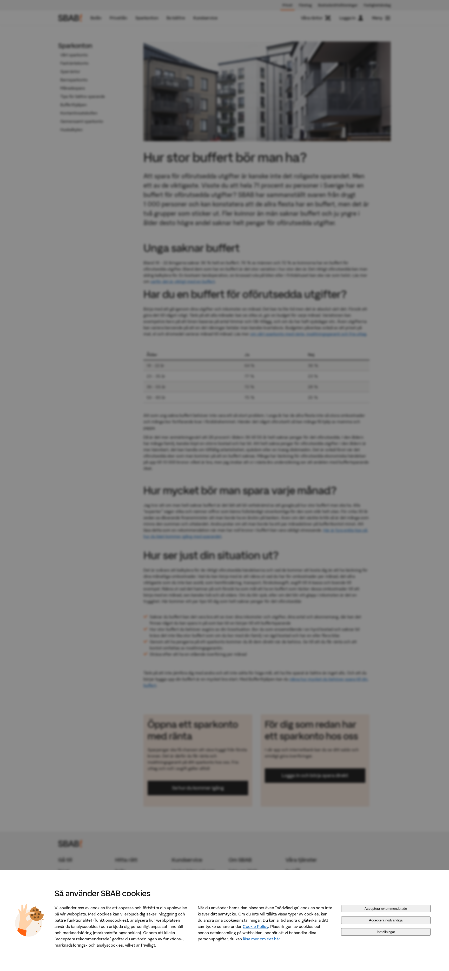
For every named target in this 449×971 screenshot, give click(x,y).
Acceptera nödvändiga (385, 920)
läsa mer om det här (261, 938)
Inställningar (386, 932)
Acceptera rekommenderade (386, 909)
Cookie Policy (255, 926)
